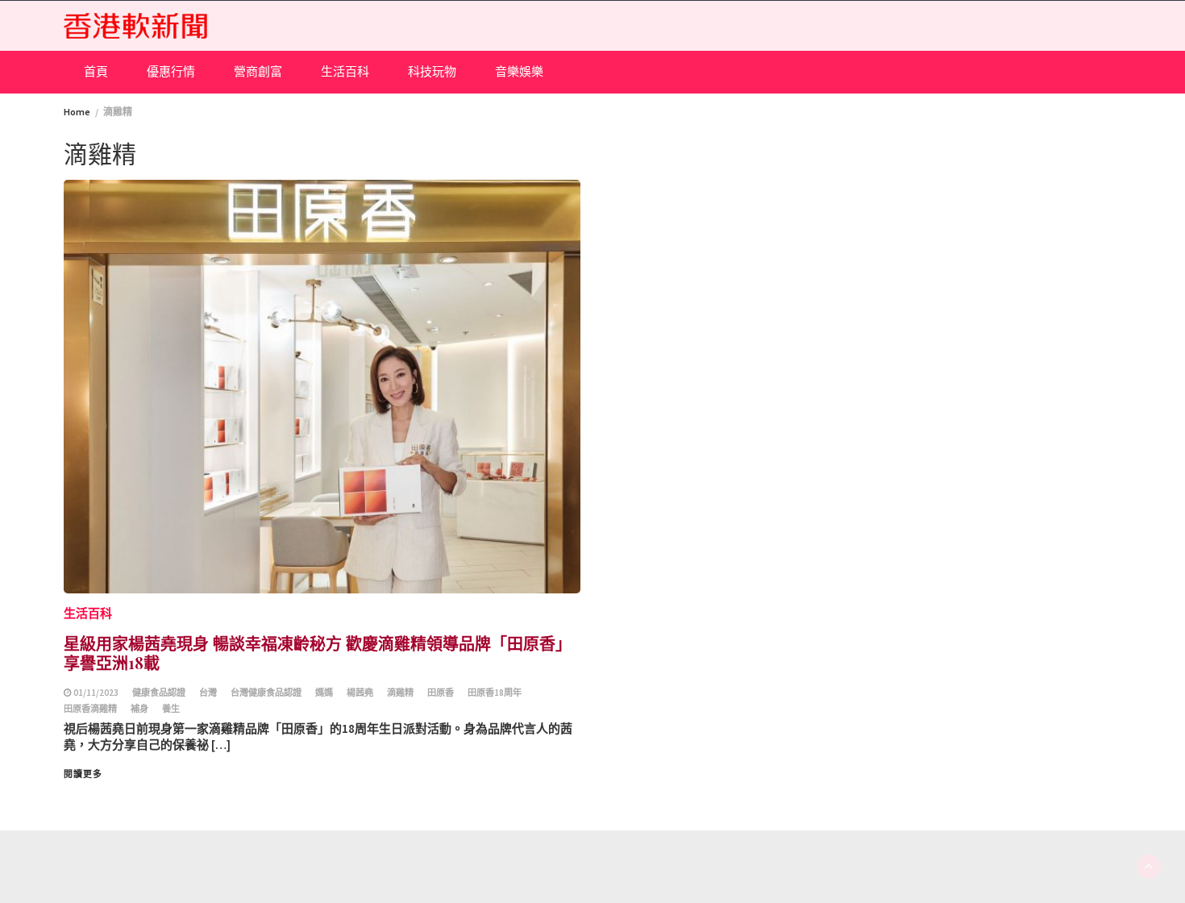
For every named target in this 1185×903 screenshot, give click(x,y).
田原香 (440, 692)
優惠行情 (171, 71)
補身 (139, 708)
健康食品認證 (158, 692)
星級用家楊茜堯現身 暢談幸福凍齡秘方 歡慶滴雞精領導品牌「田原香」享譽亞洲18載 (318, 652)
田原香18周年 (495, 692)
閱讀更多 (83, 774)
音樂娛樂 (519, 71)
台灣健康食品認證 (266, 692)
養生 (171, 708)
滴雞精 (400, 692)
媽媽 (324, 692)
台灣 (208, 692)
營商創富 (258, 71)
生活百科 (345, 71)
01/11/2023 (95, 692)
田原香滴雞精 (90, 708)
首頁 (96, 71)
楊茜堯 (360, 692)
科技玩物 (432, 71)
